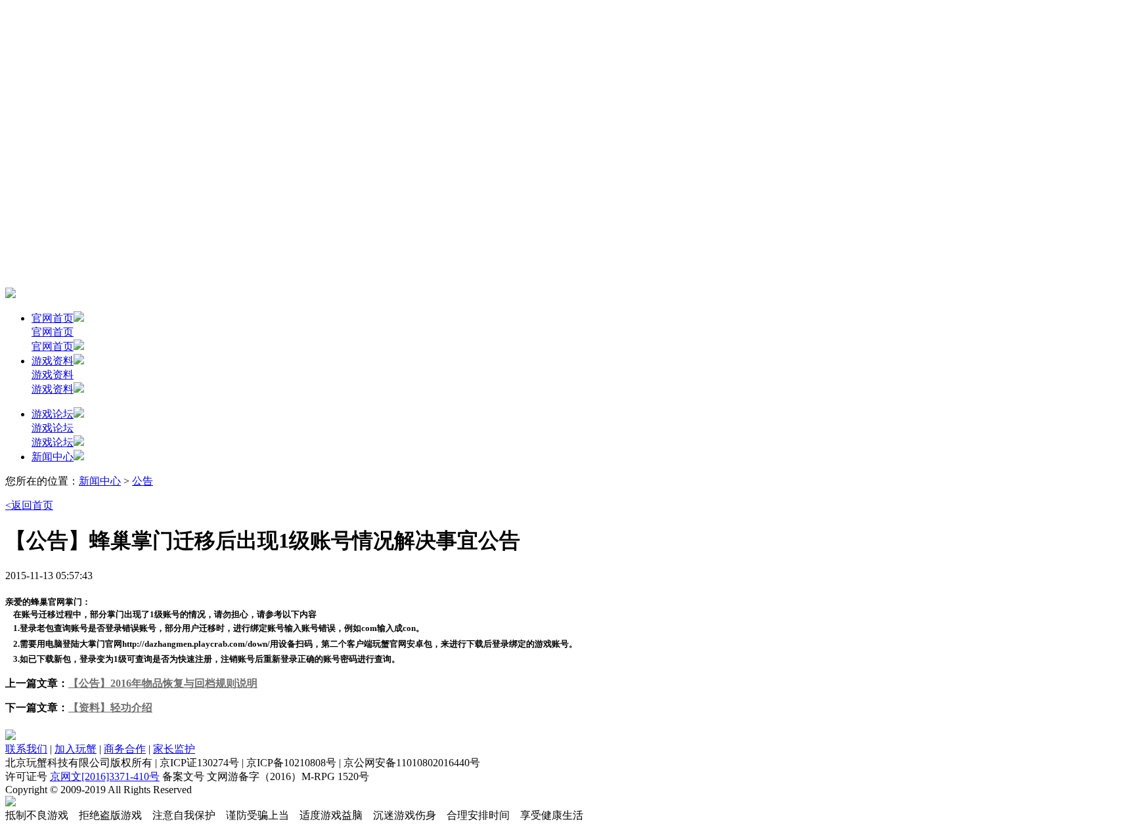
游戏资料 (53, 360)
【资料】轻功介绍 (110, 707)
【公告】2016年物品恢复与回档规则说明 (162, 683)
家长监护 (174, 748)
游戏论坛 (53, 414)
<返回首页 (29, 505)
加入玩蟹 (76, 748)
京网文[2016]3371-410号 (105, 776)
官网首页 (53, 318)
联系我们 (26, 748)
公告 (142, 481)
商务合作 (125, 748)
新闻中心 (53, 456)
